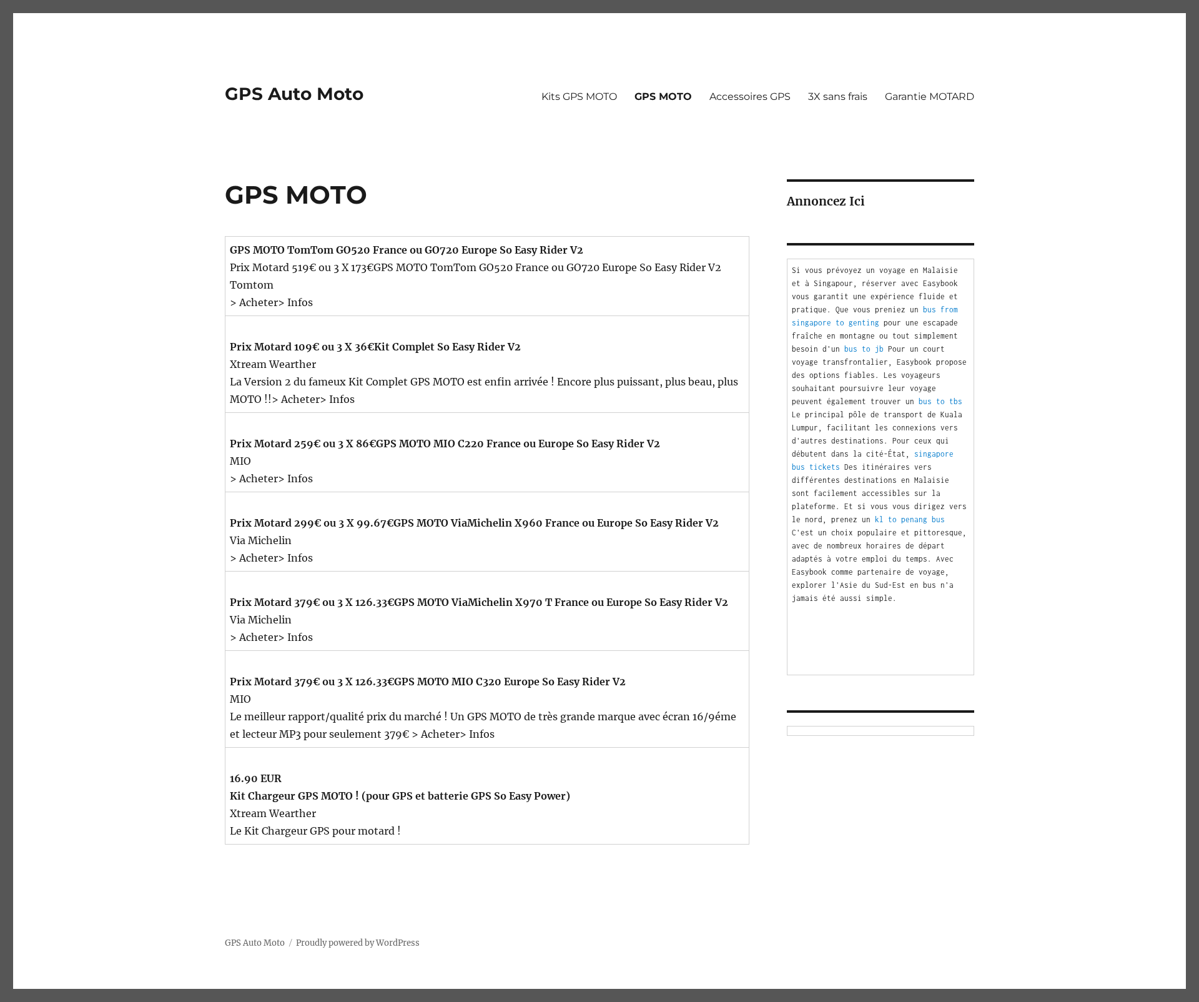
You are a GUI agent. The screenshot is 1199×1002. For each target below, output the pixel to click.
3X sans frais (837, 96)
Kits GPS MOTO (579, 96)
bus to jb (864, 349)
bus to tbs (940, 401)
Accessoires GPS (750, 96)
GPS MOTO (663, 96)
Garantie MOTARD (929, 96)
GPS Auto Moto (294, 93)
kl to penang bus (910, 519)
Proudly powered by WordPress (358, 943)
